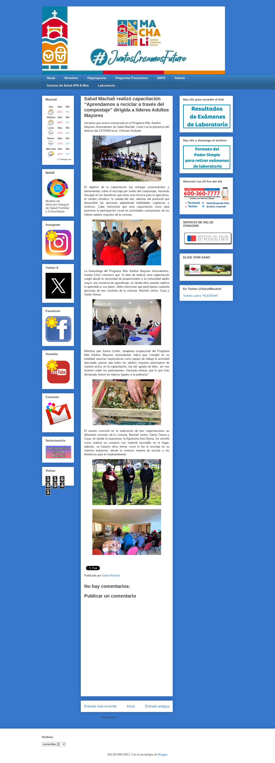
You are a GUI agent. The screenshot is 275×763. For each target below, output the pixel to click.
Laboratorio (106, 85)
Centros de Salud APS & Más (68, 85)
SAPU (161, 78)
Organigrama (96, 78)
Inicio (131, 706)
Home (51, 78)
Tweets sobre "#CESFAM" (200, 295)
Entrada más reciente (100, 706)
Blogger (162, 754)
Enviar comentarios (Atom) (136, 717)
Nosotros (71, 78)
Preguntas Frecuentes (131, 78)
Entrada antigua (157, 706)
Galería (179, 78)
